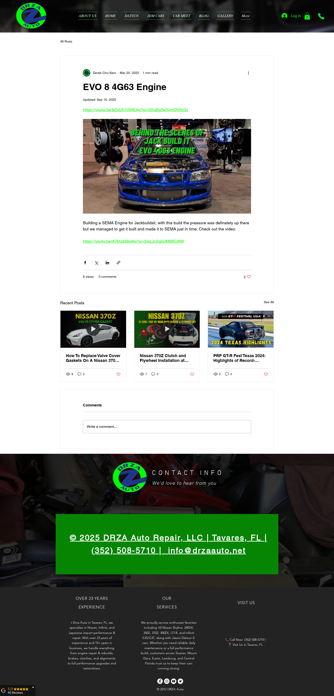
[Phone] (321, 16)
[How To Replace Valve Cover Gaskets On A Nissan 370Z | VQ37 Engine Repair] (93, 329)
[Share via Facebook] (85, 262)
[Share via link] (118, 262)
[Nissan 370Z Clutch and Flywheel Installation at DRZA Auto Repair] (167, 329)
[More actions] (248, 73)
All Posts (66, 41)
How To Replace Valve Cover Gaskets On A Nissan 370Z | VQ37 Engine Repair (93, 358)
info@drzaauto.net (207, 550)
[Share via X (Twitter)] (96, 262)
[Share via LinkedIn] (107, 262)
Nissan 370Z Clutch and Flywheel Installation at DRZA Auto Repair (163, 358)
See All (269, 302)
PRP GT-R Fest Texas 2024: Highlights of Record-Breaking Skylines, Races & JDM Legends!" (240, 358)
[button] (307, 16)
